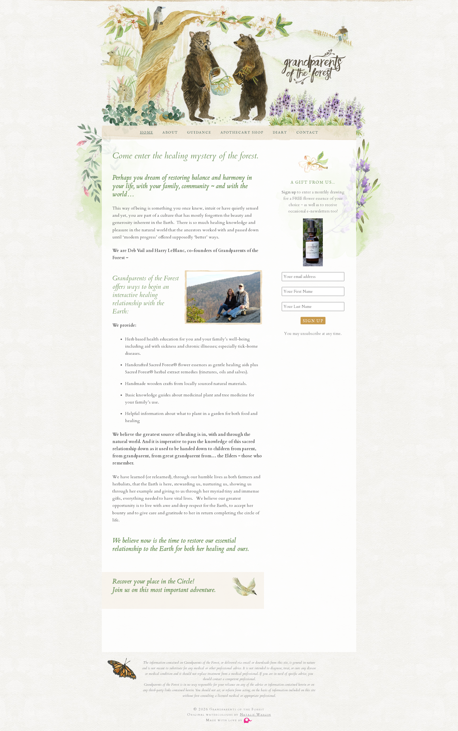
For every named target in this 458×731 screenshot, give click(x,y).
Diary (280, 132)
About (170, 132)
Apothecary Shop (242, 132)
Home (146, 132)
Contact (307, 132)
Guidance (199, 132)
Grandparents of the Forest (224, 67)
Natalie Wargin (255, 714)
